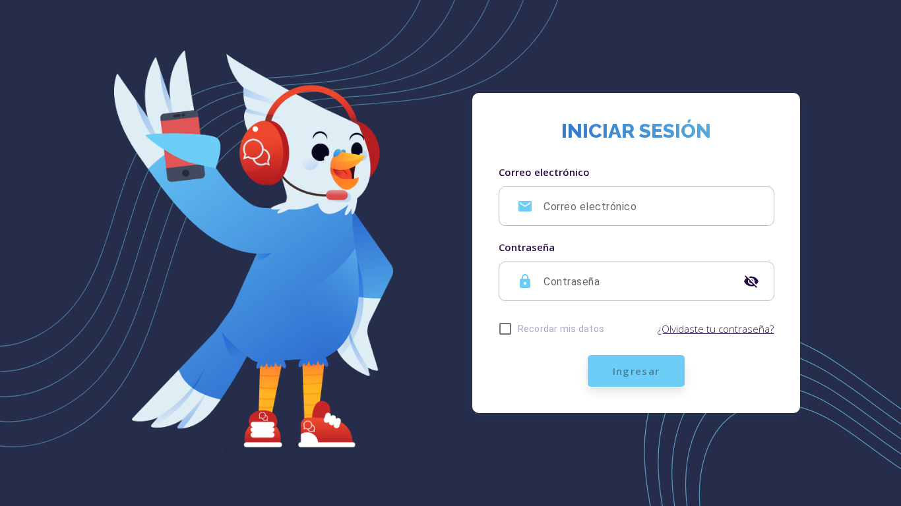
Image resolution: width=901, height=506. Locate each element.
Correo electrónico (544, 172)
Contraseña (527, 247)
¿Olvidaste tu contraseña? (716, 328)
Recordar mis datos (561, 328)
